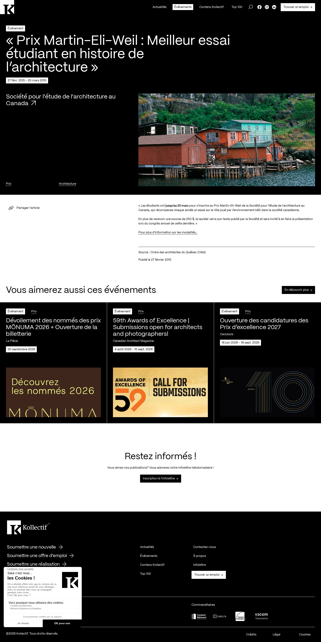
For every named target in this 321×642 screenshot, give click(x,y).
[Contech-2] (199, 616)
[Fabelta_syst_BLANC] (219, 616)
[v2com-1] (261, 616)
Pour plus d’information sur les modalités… (167, 232)
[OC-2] (240, 616)
